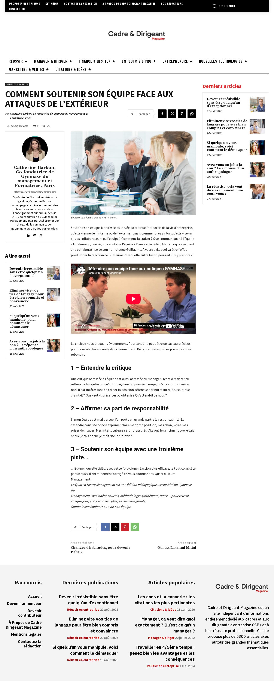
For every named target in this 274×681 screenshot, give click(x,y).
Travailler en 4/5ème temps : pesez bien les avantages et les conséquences (162, 653)
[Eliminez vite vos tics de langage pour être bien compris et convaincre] (53, 294)
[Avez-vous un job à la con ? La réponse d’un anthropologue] (53, 345)
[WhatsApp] (192, 113)
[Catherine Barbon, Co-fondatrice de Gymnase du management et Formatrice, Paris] (35, 149)
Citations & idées (163, 610)
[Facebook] (162, 113)
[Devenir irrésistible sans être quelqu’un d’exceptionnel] (53, 273)
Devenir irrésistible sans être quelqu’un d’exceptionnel (26, 272)
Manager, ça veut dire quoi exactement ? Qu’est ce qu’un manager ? (165, 625)
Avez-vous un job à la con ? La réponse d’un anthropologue (27, 345)
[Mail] (34, 234)
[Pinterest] (182, 113)
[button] (223, 6)
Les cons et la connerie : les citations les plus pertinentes (165, 600)
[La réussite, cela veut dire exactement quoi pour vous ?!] (257, 191)
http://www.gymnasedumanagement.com (35, 191)
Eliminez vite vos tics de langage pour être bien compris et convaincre (26, 296)
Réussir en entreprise (83, 610)
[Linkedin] (28, 234)
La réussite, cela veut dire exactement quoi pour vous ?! (225, 190)
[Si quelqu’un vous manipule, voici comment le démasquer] (53, 320)
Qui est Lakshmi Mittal (176, 547)
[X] (172, 113)
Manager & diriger (17, 84)
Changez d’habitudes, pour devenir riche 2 (100, 549)
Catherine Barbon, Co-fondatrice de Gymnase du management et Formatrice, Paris (49, 116)
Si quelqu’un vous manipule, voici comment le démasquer (24, 321)
